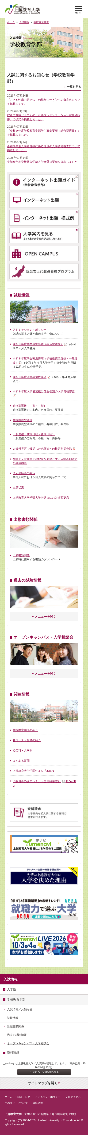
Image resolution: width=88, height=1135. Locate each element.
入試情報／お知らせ (19, 1009)
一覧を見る (74, 86)
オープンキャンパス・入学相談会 (43, 637)
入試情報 (24, 22)
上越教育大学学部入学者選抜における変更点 (41, 497)
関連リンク (23, 1096)
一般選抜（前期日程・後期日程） (34, 434)
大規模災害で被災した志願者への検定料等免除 (42, 448)
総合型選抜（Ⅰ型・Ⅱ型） (31, 405)
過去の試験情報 (28, 580)
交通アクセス (73, 1096)
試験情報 (22, 295)
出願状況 (18, 487)
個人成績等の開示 (24, 473)
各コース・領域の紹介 (27, 740)
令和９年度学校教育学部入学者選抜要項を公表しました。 (43, 161)
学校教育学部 (41, 22)
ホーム (11, 22)
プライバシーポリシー (48, 1096)
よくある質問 (21, 760)
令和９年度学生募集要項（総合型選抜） (38, 344)
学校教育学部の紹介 (25, 730)
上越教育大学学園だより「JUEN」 (35, 770)
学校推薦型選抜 (22, 420)
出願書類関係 (26, 519)
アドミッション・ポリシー (29, 329)
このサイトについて (16, 1103)
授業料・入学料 (22, 750)
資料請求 (38, 1103)
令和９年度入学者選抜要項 (29, 377)
